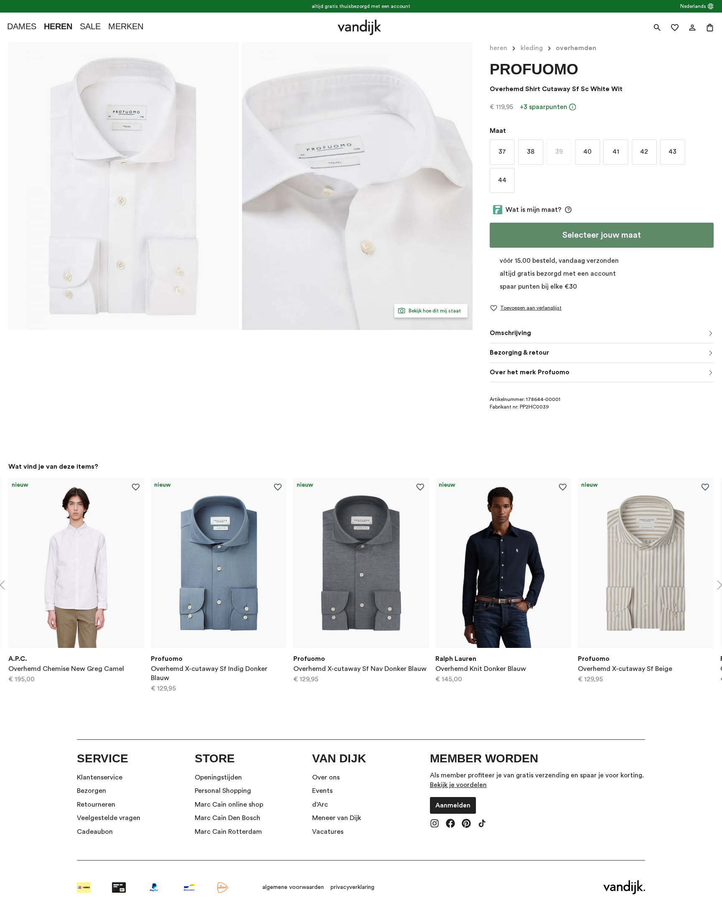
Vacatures (327, 831)
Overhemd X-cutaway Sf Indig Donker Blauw (209, 673)
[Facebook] (450, 824)
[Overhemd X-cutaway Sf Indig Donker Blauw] (219, 563)
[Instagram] (434, 824)
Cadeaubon (95, 831)
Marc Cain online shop (229, 804)
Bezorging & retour (519, 352)
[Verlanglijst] (675, 27)
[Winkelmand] (710, 27)
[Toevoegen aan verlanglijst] (135, 487)
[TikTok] (482, 824)
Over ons (326, 777)
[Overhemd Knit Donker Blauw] (503, 563)
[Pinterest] (466, 824)
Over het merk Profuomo (529, 372)
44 (502, 180)
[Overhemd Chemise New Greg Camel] (76, 563)
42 (644, 151)
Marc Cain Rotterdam (228, 831)
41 (616, 151)
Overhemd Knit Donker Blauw (480, 668)
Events (322, 790)
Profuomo (534, 69)
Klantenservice (99, 777)
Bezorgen (91, 790)
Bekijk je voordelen (458, 785)
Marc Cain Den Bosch (227, 818)
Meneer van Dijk (336, 818)
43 (672, 151)
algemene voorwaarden (293, 887)
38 (530, 151)
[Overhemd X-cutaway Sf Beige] (646, 563)
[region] (361, 585)
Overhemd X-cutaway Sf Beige (625, 668)
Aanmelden (452, 805)
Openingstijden (218, 777)
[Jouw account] (692, 27)
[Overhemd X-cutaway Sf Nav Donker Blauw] (361, 563)
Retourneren (96, 804)
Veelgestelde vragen (108, 818)
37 (502, 151)
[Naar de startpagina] (359, 27)
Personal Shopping (223, 790)
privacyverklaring (352, 887)
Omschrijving (510, 333)
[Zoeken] (657, 27)
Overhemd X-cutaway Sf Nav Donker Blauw (360, 668)
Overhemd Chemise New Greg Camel (66, 668)
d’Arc (320, 804)
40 (587, 151)
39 (563, 153)
